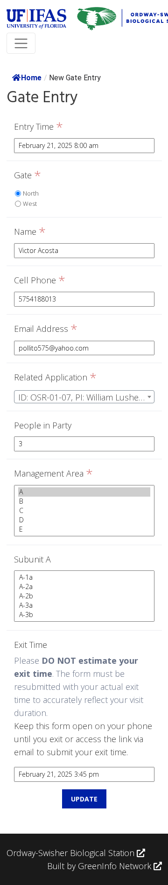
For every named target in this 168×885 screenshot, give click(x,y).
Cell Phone (39, 281)
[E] (84, 529)
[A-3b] (84, 614)
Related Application (55, 378)
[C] (84, 510)
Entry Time (38, 127)
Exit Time (30, 644)
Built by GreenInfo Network (99, 865)
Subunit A (32, 559)
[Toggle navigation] (21, 43)
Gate (27, 176)
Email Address (45, 329)
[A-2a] (84, 586)
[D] (84, 520)
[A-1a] (84, 577)
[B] (84, 501)
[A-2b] (84, 596)
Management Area (53, 474)
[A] (84, 492)
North (31, 193)
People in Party (42, 425)
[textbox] (84, 397)
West (30, 203)
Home (31, 77)
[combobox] (84, 396)
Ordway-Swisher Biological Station (72, 852)
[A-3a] (84, 605)
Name (30, 232)
